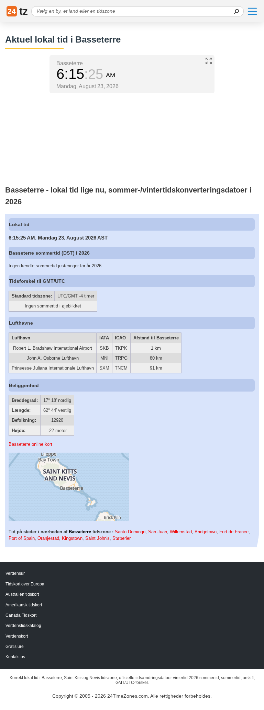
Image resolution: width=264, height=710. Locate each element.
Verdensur (15, 573)
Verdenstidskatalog (23, 625)
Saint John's (97, 538)
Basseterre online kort (30, 444)
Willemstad (181, 531)
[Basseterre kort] (69, 519)
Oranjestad (48, 538)
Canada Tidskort (21, 615)
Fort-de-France (234, 531)
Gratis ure (15, 646)
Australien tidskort (22, 594)
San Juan (157, 531)
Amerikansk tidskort (24, 605)
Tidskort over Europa (25, 584)
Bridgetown (206, 531)
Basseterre (80, 531)
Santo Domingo (130, 531)
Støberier (121, 538)
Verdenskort (17, 636)
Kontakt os (15, 656)
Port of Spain (22, 538)
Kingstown (72, 538)
